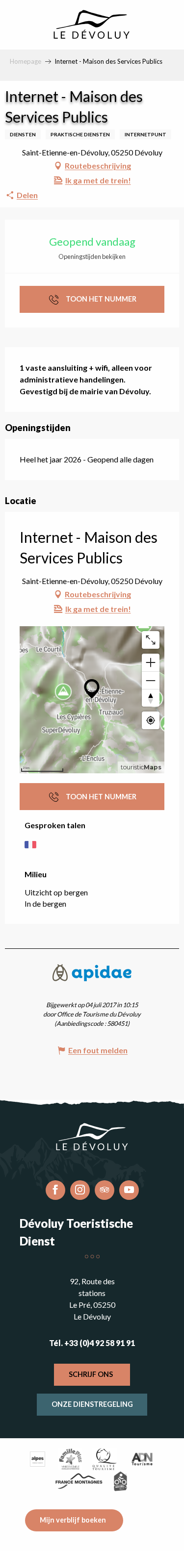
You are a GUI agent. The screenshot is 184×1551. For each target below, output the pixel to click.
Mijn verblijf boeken (73, 1520)
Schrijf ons (91, 1374)
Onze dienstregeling (92, 1404)
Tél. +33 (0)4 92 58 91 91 (92, 1343)
